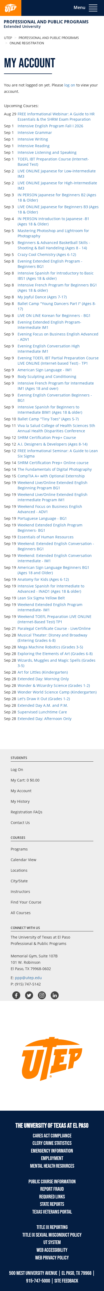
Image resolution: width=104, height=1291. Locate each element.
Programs (19, 849)
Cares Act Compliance (52, 1136)
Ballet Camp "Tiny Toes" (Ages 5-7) (48, 418)
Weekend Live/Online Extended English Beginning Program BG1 (52, 485)
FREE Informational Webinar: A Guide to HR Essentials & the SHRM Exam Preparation (56, 116)
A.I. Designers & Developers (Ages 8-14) (52, 444)
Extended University (22, 26)
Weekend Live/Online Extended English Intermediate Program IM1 (52, 497)
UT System (52, 1242)
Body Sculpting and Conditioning (47, 376)
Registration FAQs (26, 811)
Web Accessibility (52, 1250)
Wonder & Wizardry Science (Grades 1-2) (54, 685)
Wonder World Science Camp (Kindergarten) (57, 692)
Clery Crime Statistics (52, 1143)
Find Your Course (26, 902)
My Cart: (25, 780)
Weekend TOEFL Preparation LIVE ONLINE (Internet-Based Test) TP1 (54, 619)
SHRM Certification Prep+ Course (47, 437)
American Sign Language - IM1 (45, 369)
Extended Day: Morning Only (43, 678)
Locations (19, 870)
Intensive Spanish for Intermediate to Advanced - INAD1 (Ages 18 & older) (51, 588)
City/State (19, 880)
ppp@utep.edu (28, 977)
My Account (21, 790)
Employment (52, 1158)
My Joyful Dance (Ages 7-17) (42, 296)
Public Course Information (52, 1182)
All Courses (21, 912)
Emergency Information (52, 1151)
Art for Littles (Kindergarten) (43, 672)
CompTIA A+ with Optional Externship (51, 475)
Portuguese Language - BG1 (42, 518)
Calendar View (23, 859)
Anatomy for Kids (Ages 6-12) (43, 579)
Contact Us (20, 822)
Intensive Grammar (35, 132)
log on (69, 85)
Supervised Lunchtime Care (42, 711)
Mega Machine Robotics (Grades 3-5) (50, 646)
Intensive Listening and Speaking (47, 152)
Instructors (20, 891)
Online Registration (26, 43)
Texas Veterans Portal (52, 1212)
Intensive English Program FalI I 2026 (50, 125)
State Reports (52, 1204)
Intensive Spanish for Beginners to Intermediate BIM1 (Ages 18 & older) (50, 409)
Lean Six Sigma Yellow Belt (41, 597)
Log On (17, 769)
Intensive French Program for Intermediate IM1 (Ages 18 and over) (56, 386)
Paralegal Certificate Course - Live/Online (54, 628)
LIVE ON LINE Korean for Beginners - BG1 (54, 315)
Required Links (52, 1197)
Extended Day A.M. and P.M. (43, 705)
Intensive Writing (33, 139)
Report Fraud (52, 1189)
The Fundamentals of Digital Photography (55, 469)
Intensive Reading (34, 145)
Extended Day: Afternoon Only (44, 718)
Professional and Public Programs (46, 22)
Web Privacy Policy (52, 1258)
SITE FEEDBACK (66, 1281)
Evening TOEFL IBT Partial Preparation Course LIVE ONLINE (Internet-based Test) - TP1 (58, 360)
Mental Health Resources (52, 1166)
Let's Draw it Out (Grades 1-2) (44, 698)
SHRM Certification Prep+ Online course (53, 462)
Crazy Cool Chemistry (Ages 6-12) (47, 254)
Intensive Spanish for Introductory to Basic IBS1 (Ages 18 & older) (56, 276)
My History (20, 801)
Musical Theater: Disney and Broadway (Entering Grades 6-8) (52, 638)
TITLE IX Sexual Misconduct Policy (52, 1235)
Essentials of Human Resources (46, 536)
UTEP (8, 38)
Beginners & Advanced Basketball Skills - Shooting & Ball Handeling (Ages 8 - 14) (54, 245)
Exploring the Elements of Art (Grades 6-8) (55, 653)
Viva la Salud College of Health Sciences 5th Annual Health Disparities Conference (56, 428)
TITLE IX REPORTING (52, 1227)
